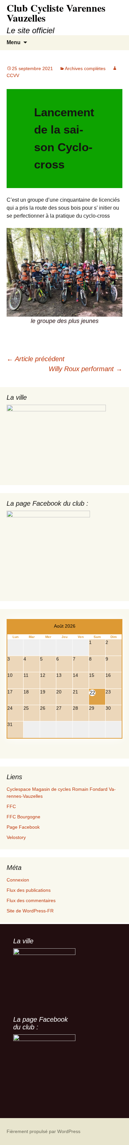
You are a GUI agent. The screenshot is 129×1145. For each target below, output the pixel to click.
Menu (14, 42)
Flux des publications (29, 890)
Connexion (18, 880)
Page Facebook (23, 827)
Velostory (16, 837)
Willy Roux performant (85, 368)
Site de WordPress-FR (30, 910)
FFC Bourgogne (23, 816)
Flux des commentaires (31, 900)
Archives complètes (85, 68)
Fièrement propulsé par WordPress (43, 1131)
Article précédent (35, 359)
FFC (11, 806)
